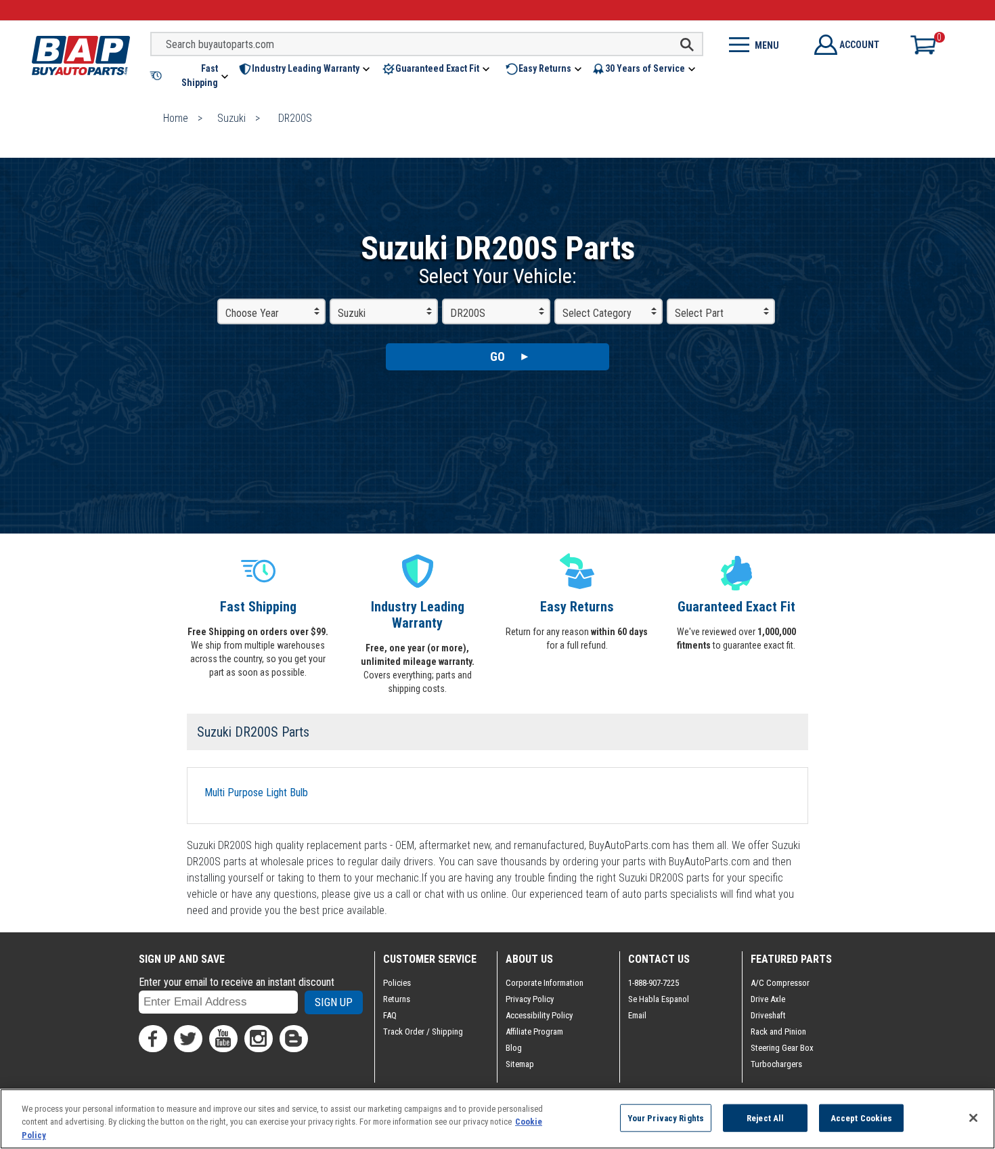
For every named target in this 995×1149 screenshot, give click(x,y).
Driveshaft (768, 1015)
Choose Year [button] (252, 313)
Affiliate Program (534, 1031)
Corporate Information (544, 983)
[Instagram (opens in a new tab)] (258, 1038)
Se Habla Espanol (658, 999)
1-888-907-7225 (653, 983)
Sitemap (520, 1064)
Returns (396, 999)
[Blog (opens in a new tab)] (294, 1038)
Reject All (765, 1117)
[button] (190, 76)
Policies (397, 983)
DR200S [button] (467, 313)
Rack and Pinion (778, 1031)
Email (637, 1015)
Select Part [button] (699, 313)
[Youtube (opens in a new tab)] (223, 1038)
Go (497, 356)
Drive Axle (768, 999)
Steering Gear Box (782, 1048)
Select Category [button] (597, 313)
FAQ (390, 1015)
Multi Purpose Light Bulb (256, 792)
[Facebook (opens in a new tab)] (153, 1038)
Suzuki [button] (352, 313)
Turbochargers (776, 1064)
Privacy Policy (530, 999)
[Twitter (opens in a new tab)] (188, 1038)
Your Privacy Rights (665, 1117)
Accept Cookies (862, 1117)
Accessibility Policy (539, 1015)
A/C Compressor (780, 983)
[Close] (973, 1118)
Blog (514, 1048)
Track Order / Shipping (423, 1031)
